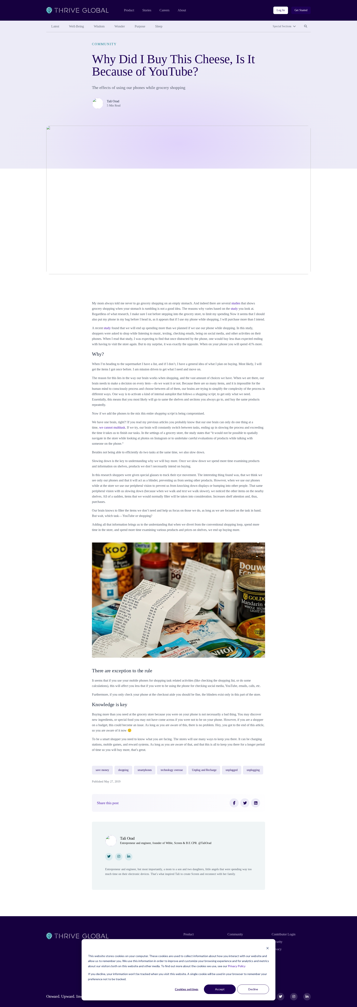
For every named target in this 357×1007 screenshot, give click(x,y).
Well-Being (76, 26)
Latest (55, 26)
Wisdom (99, 26)
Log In (280, 10)
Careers (164, 10)
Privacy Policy (236, 966)
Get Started (301, 10)
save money (102, 770)
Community (104, 44)
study (234, 308)
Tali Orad (113, 101)
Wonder (119, 26)
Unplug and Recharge (204, 770)
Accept (220, 989)
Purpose (140, 26)
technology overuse (172, 770)
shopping (123, 770)
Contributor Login (283, 934)
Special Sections (282, 26)
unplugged (232, 770)
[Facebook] (234, 802)
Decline (253, 989)
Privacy (277, 949)
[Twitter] (244, 802)
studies (236, 303)
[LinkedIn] (255, 802)
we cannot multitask (112, 427)
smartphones (145, 770)
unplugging (253, 770)
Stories (146, 10)
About (182, 10)
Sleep (158, 26)
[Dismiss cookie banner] (267, 948)
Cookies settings (186, 989)
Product (129, 10)
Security (277, 941)
